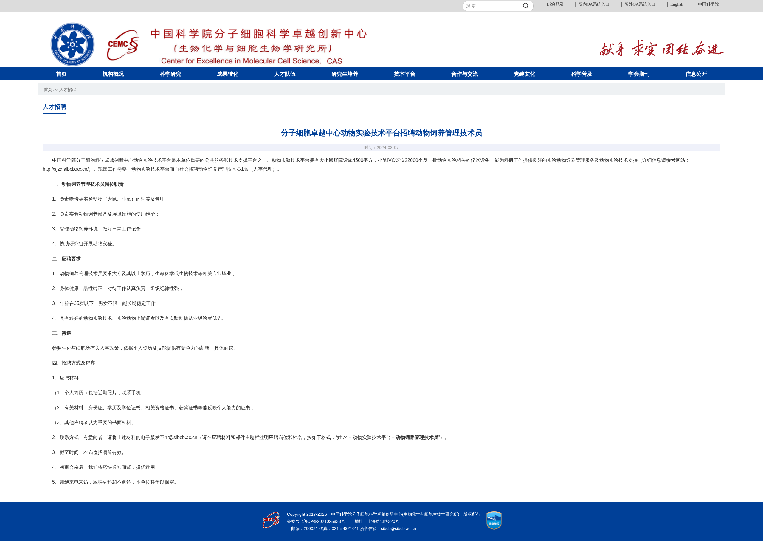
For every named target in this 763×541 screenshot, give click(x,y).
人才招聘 (67, 89)
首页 (48, 89)
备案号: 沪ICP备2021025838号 (316, 521)
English (676, 4)
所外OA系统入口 (639, 4)
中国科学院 (708, 4)
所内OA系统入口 (594, 4)
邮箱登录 (555, 4)
